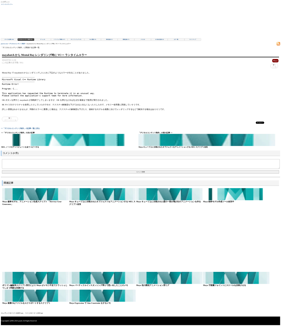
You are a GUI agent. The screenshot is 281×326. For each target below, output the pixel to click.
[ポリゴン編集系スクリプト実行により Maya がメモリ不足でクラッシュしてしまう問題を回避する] (35, 278)
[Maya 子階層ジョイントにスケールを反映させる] (236, 278)
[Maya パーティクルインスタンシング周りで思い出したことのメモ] (102, 278)
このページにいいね (10, 119)
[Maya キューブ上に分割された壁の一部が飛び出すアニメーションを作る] (169, 194)
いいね (274, 66)
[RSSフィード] (278, 43)
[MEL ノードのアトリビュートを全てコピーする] (69, 140)
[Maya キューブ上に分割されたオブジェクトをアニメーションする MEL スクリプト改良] (206, 140)
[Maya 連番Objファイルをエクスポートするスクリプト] (35, 296)
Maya (275, 61)
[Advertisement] (140, 21)
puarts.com (4, 43)
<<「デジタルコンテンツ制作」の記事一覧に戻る (20, 128)
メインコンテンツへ (7, 4)
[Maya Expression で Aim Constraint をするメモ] (102, 296)
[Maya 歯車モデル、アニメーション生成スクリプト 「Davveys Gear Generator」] (35, 194)
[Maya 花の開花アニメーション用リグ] (169, 278)
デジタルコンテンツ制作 (17, 43)
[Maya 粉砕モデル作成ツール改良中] (236, 194)
